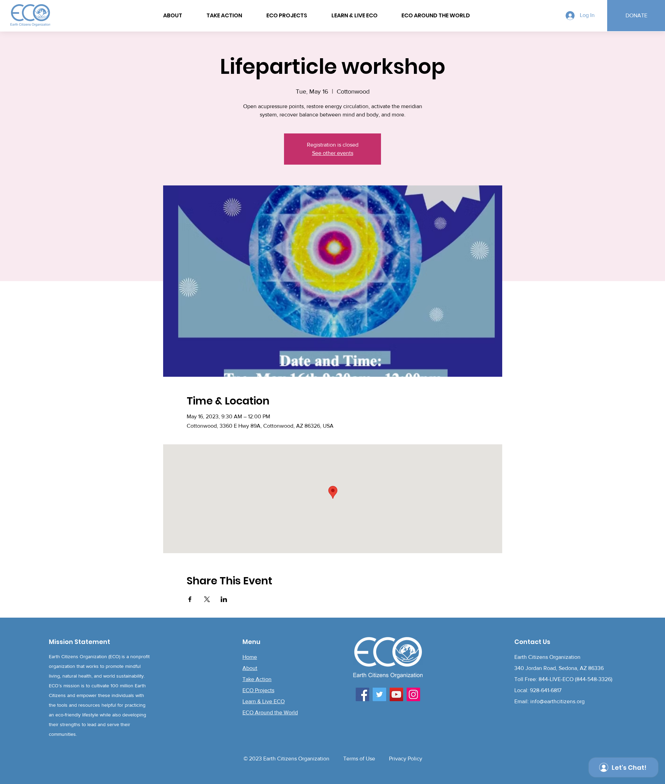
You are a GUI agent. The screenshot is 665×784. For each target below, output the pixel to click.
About (249, 668)
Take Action (257, 679)
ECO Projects (258, 690)
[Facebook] (362, 694)
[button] (436, 15)
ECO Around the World (270, 712)
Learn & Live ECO (263, 701)
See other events (332, 153)
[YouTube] (396, 694)
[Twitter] (379, 694)
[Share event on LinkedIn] (224, 599)
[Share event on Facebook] (190, 599)
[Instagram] (413, 694)
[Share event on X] (207, 599)
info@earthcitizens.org (557, 701)
